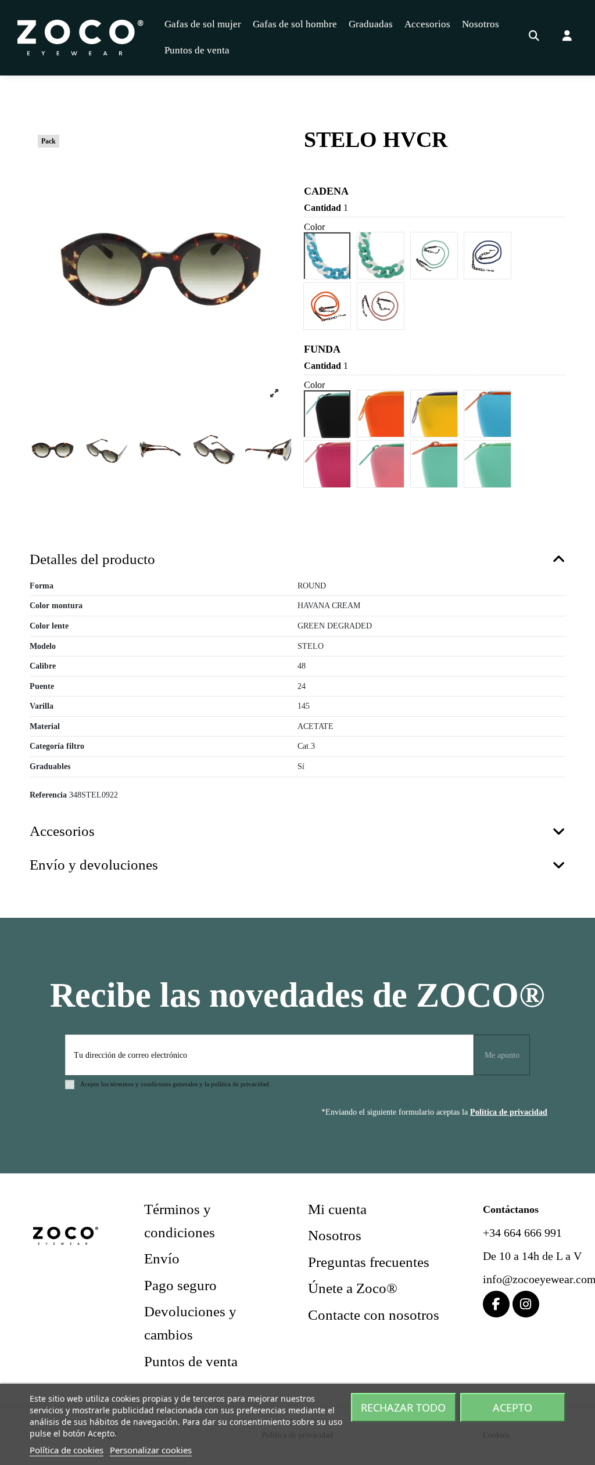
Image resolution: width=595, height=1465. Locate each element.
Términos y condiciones (179, 1220)
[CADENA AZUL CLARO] (434, 255)
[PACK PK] (381, 464)
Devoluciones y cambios (190, 1323)
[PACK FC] (328, 464)
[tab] (297, 560)
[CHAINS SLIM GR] (381, 255)
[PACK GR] (488, 464)
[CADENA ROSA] (381, 306)
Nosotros (334, 1235)
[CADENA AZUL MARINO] (488, 255)
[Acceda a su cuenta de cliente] (567, 38)
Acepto (512, 1407)
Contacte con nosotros (373, 1315)
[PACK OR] (381, 413)
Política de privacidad (508, 1112)
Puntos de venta (191, 1361)
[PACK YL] (434, 413)
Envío (162, 1258)
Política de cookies (66, 1450)
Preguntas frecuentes (368, 1262)
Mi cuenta (337, 1209)
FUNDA (322, 349)
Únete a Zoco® (352, 1288)
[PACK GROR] (434, 464)
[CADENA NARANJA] (328, 306)
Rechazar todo (403, 1407)
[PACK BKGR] (328, 413)
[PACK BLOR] (488, 413)
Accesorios (62, 831)
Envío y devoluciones (94, 865)
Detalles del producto (92, 559)
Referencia (48, 795)
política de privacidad (240, 1083)
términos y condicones (140, 1083)
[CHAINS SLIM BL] (328, 255)
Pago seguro (180, 1285)
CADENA (326, 191)
